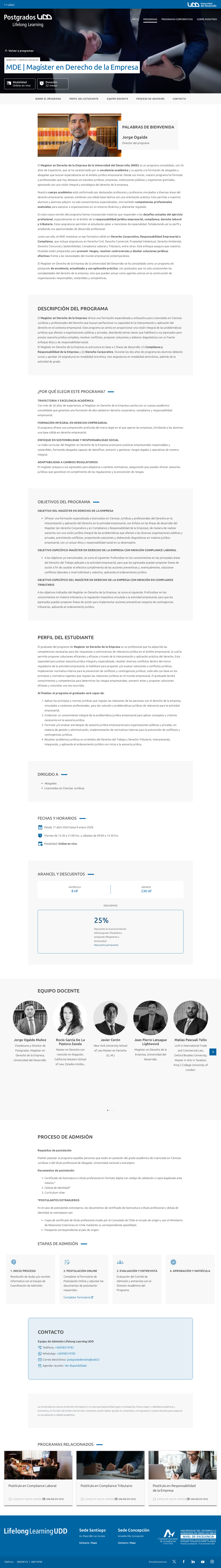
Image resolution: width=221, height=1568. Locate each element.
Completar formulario (77, 1297)
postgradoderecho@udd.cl (83, 1359)
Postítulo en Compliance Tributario (106, 1486)
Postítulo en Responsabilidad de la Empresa (174, 1488)
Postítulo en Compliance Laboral (32, 1486)
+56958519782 (64, 1347)
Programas (150, 19)
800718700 (36, 1562)
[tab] (107, 1110)
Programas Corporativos (177, 19)
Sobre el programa (48, 99)
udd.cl (11, 4)
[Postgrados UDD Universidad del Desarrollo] (36, 20)
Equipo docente (117, 99)
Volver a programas (20, 50)
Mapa (94, 1543)
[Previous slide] (8, 1052)
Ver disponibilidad (76, 1365)
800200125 (22, 1562)
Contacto (179, 99)
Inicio (135, 19)
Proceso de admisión (150, 99)
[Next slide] (212, 1052)
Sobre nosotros (207, 19)
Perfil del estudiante (84, 99)
